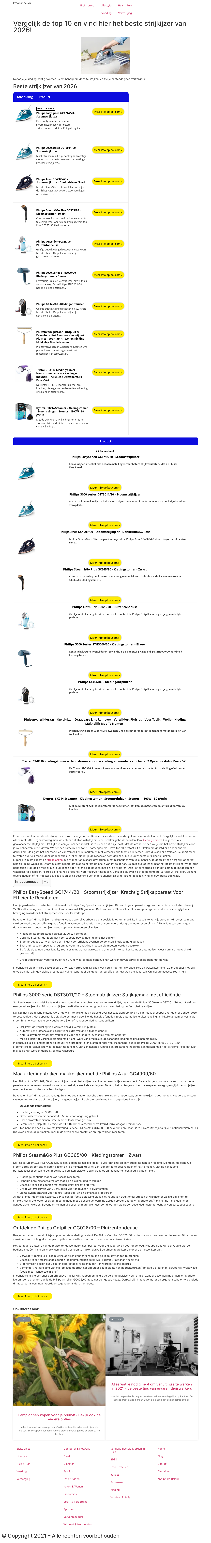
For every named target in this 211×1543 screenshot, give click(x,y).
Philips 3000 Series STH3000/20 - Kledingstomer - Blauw (56, 274)
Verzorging (125, 13)
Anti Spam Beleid (168, 1479)
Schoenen (116, 1482)
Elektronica (87, 5)
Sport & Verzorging (75, 1501)
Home (161, 1448)
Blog (160, 1456)
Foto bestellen (119, 1467)
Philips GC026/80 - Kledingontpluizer (60, 304)
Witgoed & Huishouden (77, 1524)
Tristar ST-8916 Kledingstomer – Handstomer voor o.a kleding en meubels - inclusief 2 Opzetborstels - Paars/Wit (59, 375)
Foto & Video (71, 1479)
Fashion (68, 1471)
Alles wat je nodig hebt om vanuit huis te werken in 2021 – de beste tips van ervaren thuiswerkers (151, 1386)
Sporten (68, 1509)
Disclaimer (163, 1471)
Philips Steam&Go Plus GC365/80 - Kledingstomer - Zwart (58, 212)
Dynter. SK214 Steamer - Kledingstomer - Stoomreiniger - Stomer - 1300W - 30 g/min (62, 411)
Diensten (68, 1463)
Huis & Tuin (125, 5)
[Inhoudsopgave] (45, 882)
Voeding (106, 13)
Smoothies (70, 1494)
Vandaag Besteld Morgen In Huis (127, 1450)
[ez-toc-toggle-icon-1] (43, 882)
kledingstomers (152, 840)
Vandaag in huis (120, 1497)
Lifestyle (106, 5)
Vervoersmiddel (73, 1516)
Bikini (113, 1459)
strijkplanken (55, 859)
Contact (162, 1463)
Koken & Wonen (73, 1486)
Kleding (115, 1489)
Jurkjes (114, 1474)
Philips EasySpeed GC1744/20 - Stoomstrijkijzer (55, 114)
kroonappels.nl (22, 3)
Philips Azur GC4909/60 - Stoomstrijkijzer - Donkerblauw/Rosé (60, 180)
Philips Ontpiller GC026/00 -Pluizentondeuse (54, 243)
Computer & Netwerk (76, 1448)
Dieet (66, 1456)
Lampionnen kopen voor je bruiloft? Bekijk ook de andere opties (59, 1417)
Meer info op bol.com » (108, 112)
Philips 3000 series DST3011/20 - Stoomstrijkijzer (56, 149)
